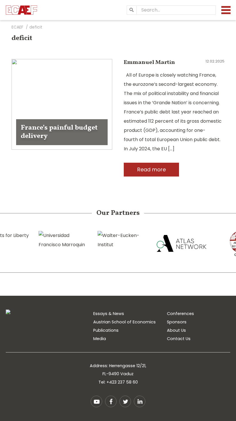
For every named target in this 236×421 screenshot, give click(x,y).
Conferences (180, 313)
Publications (106, 330)
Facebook (111, 401)
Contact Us (179, 339)
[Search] (131, 10)
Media (99, 339)
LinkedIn (139, 401)
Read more (151, 169)
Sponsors (176, 322)
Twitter (125, 401)
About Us (176, 330)
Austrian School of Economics (124, 322)
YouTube (96, 401)
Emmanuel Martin (149, 62)
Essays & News (108, 313)
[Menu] (226, 10)
